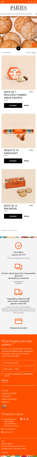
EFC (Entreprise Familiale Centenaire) (13, 446)
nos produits (18, 48)
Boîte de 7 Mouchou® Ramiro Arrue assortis (15, 94)
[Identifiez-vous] (31, 2)
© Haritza (4, 452)
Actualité (6, 396)
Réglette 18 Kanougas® (11, 152)
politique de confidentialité (23, 374)
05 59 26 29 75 (9, 432)
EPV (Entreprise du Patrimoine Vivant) (13, 449)
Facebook (21, 419)
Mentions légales (6, 444)
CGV (3, 441)
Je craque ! (13, 105)
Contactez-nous (12, 414)
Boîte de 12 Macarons (10, 207)
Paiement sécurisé (18, 328)
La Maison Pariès (8, 393)
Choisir (34, 52)
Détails (26, 105)
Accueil (4, 390)
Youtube (28, 419)
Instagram (24, 419)
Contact (5, 402)
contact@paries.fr (18, 281)
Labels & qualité (9, 399)
